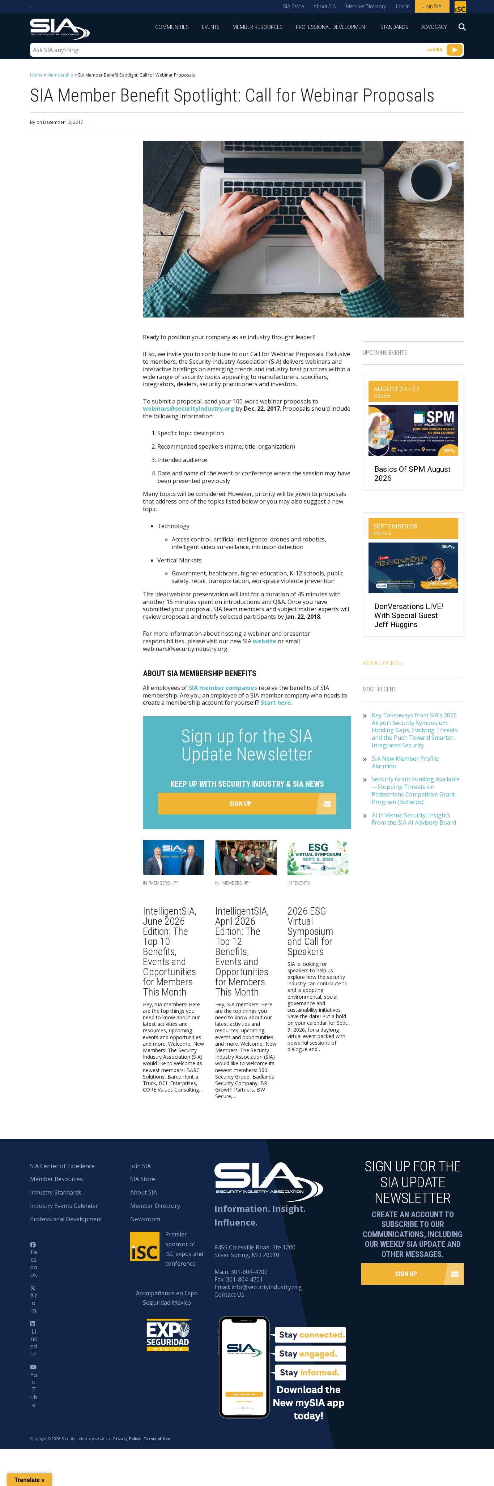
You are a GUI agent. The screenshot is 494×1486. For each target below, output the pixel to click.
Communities (172, 26)
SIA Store (293, 6)
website (264, 641)
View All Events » (383, 663)
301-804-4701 (244, 1279)
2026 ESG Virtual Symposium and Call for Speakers (310, 931)
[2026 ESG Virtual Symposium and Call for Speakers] (318, 860)
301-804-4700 (249, 1272)
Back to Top (457, 1445)
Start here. (276, 703)
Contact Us (229, 1295)
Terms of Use (157, 1438)
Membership (60, 75)
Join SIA (432, 6)
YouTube (33, 1390)
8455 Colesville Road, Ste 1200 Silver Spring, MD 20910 (254, 1251)
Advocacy (434, 26)
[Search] (458, 29)
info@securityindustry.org (266, 1287)
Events (211, 26)
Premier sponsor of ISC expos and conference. (184, 1249)
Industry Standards (56, 1192)
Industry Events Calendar (64, 1206)
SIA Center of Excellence (62, 1166)
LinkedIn (33, 1342)
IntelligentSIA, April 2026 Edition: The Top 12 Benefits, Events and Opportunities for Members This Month (242, 951)
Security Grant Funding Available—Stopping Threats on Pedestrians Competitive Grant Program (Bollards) (416, 790)
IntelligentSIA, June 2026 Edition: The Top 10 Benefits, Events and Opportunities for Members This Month (169, 951)
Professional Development (331, 26)
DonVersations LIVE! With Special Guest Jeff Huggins (408, 615)
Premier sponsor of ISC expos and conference (461, 8)
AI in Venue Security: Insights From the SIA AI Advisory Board (414, 819)
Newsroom (145, 1219)
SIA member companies (223, 688)
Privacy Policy (126, 1438)
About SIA (325, 6)
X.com (33, 1302)
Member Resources (258, 26)
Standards (394, 26)
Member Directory (366, 6)
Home (36, 75)
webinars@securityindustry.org (188, 408)
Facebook (33, 1263)
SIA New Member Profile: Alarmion (405, 762)
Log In (403, 6)
